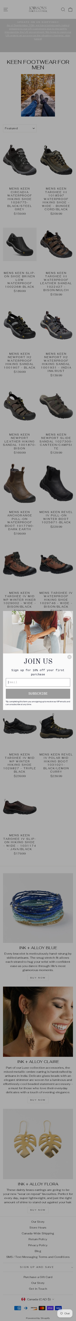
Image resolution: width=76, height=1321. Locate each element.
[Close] (69, 657)
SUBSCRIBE (38, 694)
